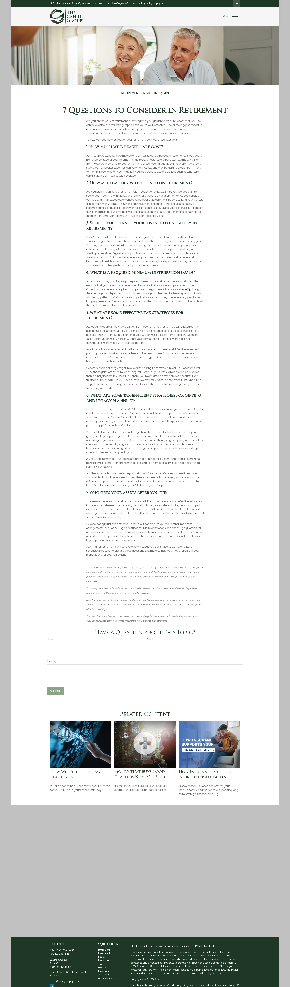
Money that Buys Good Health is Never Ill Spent (140, 774)
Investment (104, 953)
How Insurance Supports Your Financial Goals (205, 774)
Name (50, 639)
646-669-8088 (119, 3)
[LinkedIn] (236, 3)
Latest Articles (105, 971)
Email (150, 639)
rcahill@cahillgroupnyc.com (152, 3)
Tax (100, 964)
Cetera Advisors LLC (228, 985)
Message (52, 661)
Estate (101, 957)
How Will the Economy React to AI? (75, 774)
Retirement (104, 950)
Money (102, 967)
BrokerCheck (207, 946)
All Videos (103, 974)
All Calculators (106, 978)
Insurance (103, 960)
